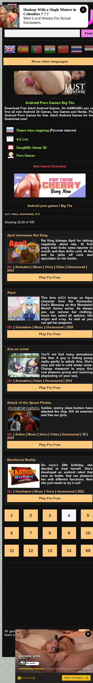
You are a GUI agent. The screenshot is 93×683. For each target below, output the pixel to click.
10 (88, 533)
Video (60, 267)
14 (69, 550)
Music (37, 267)
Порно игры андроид (32, 130)
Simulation (23, 327)
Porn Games (25, 155)
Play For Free (50, 277)
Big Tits (66, 206)
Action (20, 434)
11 (12, 550)
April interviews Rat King (27, 235)
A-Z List (22, 139)
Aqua (11, 292)
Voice (49, 267)
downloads (27, 214)
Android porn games (42, 206)
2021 (81, 491)
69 (88, 550)
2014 (10, 270)
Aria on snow (18, 349)
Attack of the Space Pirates (29, 402)
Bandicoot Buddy (21, 460)
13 (49, 550)
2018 (10, 438)
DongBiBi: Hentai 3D (31, 148)
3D (84, 434)
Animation (23, 267)
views (14, 214)
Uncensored (76, 267)
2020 (70, 327)
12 (30, 550)
